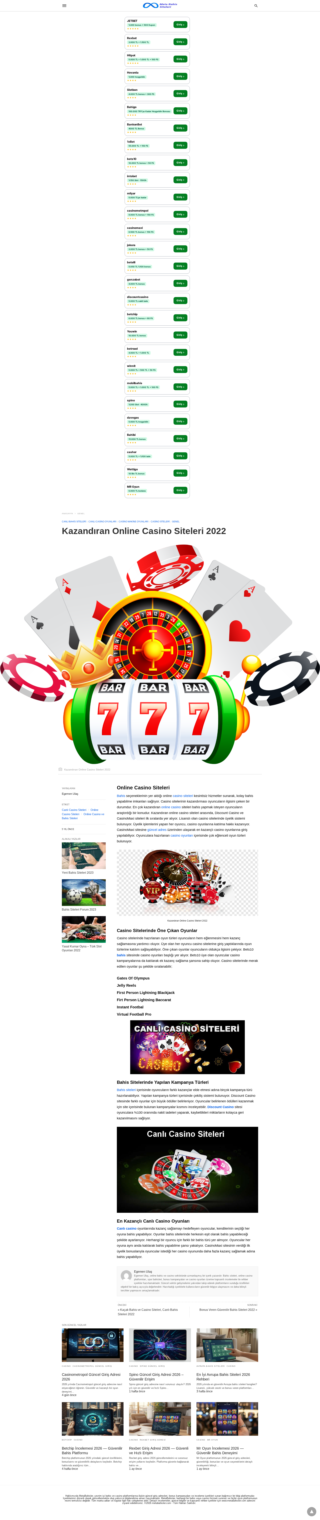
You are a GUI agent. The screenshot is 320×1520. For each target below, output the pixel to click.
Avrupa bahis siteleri (210, 1366)
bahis (121, 955)
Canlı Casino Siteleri (74, 809)
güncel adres (156, 830)
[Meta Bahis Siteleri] (159, 5)
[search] (256, 6)
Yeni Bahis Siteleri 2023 (78, 872)
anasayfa (67, 514)
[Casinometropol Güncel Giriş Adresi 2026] (93, 1345)
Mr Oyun (212, 1440)
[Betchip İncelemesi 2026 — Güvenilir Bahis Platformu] (93, 1419)
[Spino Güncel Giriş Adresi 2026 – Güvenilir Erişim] (160, 1345)
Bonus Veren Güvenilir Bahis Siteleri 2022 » (228, 1309)
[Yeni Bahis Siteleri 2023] (84, 855)
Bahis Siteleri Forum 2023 (79, 909)
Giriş (180, 24)
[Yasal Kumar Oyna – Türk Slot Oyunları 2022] (84, 929)
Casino (66, 1366)
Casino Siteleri (160, 521)
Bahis (121, 796)
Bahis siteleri (126, 1090)
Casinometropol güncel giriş (92, 1366)
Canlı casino (126, 1228)
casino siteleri (183, 796)
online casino (171, 807)
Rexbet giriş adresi (153, 1440)
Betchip (67, 1440)
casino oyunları (182, 835)
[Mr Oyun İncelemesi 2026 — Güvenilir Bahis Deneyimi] (227, 1419)
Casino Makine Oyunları (133, 521)
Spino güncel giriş (152, 1366)
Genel (81, 514)
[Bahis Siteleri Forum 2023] (84, 892)
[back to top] (311, 1511)
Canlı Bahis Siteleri (74, 521)
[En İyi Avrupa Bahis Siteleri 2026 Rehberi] (227, 1345)
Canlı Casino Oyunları (102, 521)
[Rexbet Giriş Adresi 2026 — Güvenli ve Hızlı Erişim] (160, 1419)
